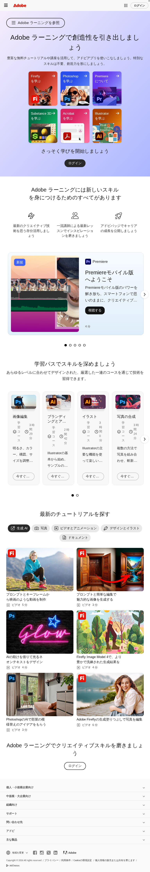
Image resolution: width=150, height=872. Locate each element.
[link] (75, 163)
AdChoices (15, 865)
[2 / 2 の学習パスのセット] (77, 495)
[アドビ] (20, 5)
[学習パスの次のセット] (144, 294)
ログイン (139, 5)
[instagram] (42, 853)
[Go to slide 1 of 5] (65, 345)
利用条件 (66, 860)
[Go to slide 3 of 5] (75, 345)
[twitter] (49, 853)
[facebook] (35, 853)
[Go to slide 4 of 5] (79, 345)
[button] (126, 5)
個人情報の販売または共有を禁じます (115, 860)
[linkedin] (55, 853)
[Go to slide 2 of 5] (70, 345)
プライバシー (52, 860)
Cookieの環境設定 (82, 860)
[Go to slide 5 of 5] (84, 345)
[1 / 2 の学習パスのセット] (72, 495)
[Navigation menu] (6, 5)
